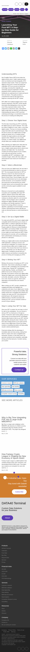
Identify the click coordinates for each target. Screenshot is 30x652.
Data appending (6, 386)
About (7, 518)
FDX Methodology (6, 578)
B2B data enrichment (7, 390)
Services (17, 9)
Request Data (5, 557)
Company (4, 630)
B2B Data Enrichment (7, 594)
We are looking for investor (9, 624)
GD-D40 (4, 569)
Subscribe (19, 492)
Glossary (4, 613)
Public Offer (6, 631)
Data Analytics (5, 597)
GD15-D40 (4, 571)
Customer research (7, 383)
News (3, 608)
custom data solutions (5, 5)
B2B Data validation (7, 587)
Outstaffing (21, 393)
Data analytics (18, 390)
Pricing (22, 9)
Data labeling (5, 592)
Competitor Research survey (9, 599)
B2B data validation (19, 383)
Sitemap (13, 631)
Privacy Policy (12, 630)
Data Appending (6, 590)
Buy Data (11, 9)
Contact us (19, 370)
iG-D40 (3, 573)
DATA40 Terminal (6, 548)
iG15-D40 (4, 576)
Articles (8, 21)
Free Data (4, 9)
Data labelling (15, 386)
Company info (5, 620)
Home (3, 21)
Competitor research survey (9, 393)
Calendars (4, 550)
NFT (3, 18)
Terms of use (20, 630)
